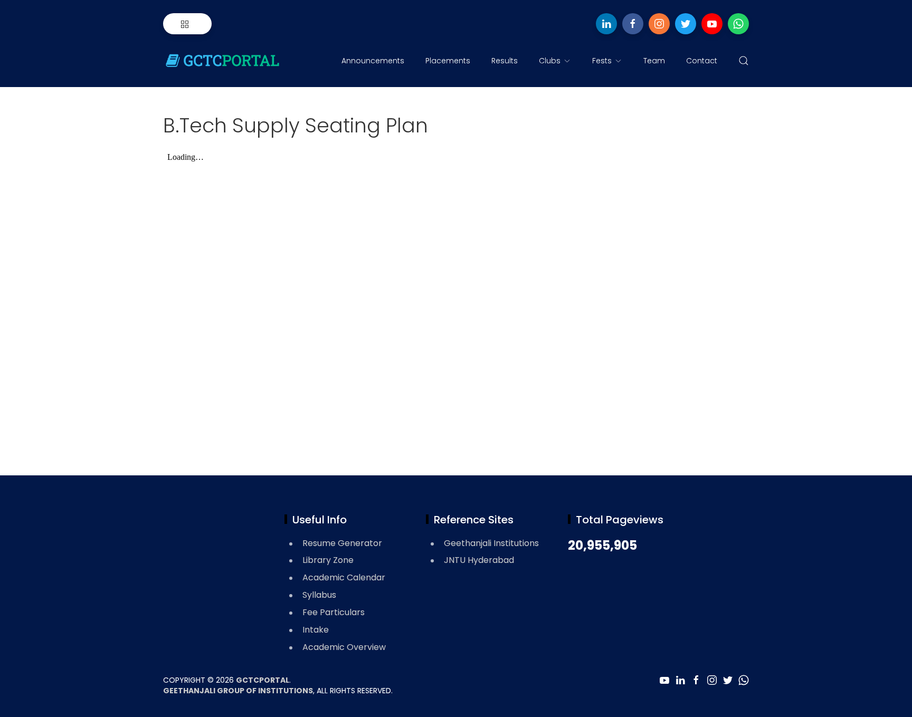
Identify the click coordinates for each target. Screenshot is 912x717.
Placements (447, 60)
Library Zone (328, 560)
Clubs (549, 60)
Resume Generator (342, 543)
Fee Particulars (333, 612)
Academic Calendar (343, 577)
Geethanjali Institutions (491, 543)
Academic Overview (344, 647)
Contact (701, 60)
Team (654, 60)
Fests (602, 60)
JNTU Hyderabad (479, 560)
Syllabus (319, 595)
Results (504, 60)
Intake (315, 630)
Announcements (372, 60)
